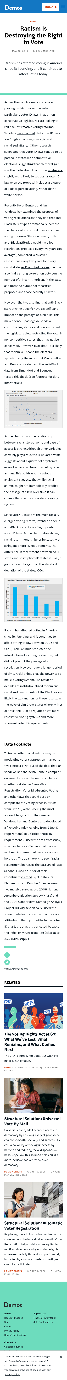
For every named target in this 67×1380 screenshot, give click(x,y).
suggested (11, 151)
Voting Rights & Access (16, 969)
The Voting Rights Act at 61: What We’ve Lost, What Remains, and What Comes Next (30, 1041)
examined (29, 211)
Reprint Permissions (15, 1335)
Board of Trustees (13, 1317)
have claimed (26, 133)
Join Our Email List (43, 1322)
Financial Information (45, 1317)
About (7, 1313)
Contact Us (10, 1342)
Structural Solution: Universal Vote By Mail (32, 1120)
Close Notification (61, 1365)
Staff (6, 1322)
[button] (7, 955)
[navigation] (63, 6)
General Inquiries (13, 1346)
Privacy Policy (11, 1330)
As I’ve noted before (35, 267)
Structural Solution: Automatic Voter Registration (33, 1225)
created (26, 877)
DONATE (51, 6)
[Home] (13, 11)
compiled (54, 772)
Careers (8, 1326)
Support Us (40, 1313)
